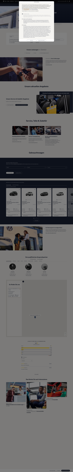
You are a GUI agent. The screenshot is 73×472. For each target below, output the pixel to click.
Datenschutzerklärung (35, 9)
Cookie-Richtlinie (26, 9)
